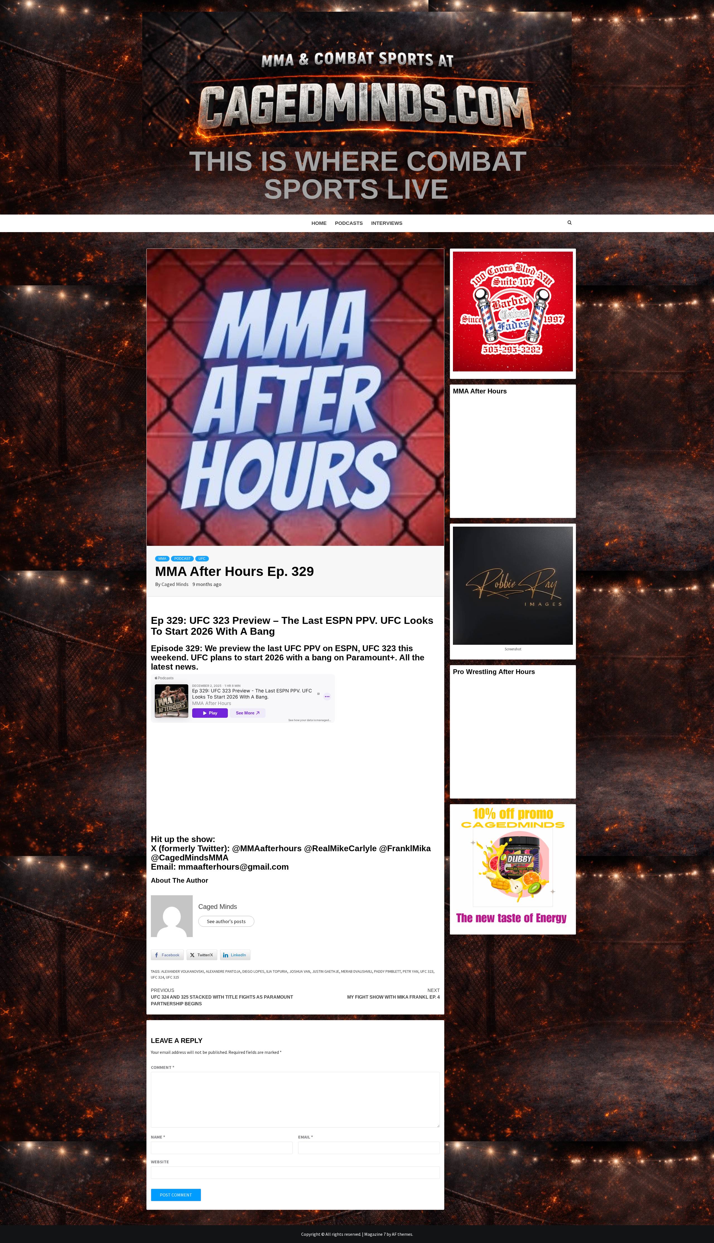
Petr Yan (410, 971)
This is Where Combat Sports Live (358, 175)
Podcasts (349, 223)
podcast (182, 559)
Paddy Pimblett (387, 971)
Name (158, 1137)
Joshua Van (299, 971)
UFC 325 (172, 977)
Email (305, 1137)
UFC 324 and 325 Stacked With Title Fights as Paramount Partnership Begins (222, 997)
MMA (162, 559)
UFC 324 (157, 977)
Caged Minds (175, 584)
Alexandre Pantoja (223, 971)
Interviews (386, 223)
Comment (162, 1067)
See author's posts (226, 921)
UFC (202, 559)
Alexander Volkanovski (182, 971)
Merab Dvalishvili (356, 971)
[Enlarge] (565, 259)
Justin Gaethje (325, 971)
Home (319, 223)
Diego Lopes (253, 971)
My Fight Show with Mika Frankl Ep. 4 (393, 993)
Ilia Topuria (276, 971)
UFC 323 (426, 971)
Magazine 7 (375, 1234)
